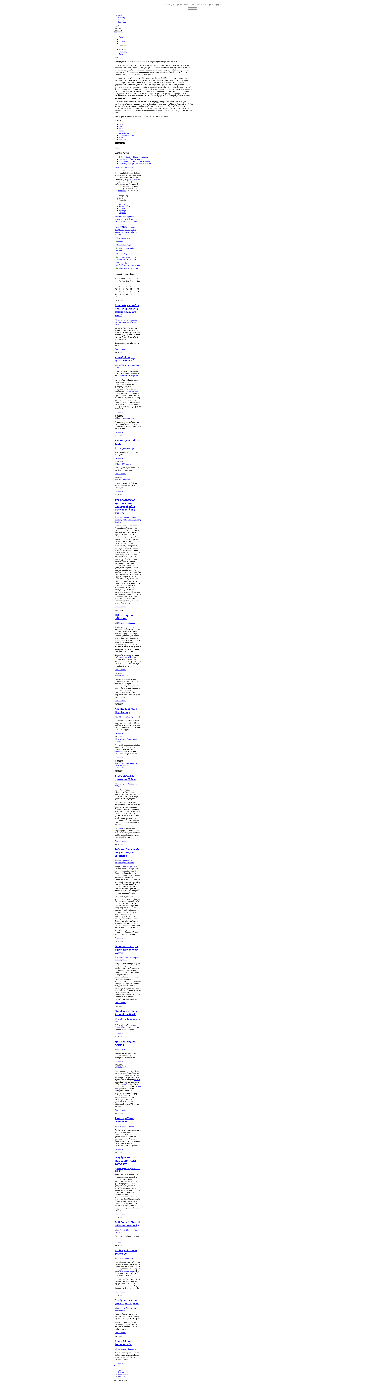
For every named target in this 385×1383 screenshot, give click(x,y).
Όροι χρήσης (123, 20)
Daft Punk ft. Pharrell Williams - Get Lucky (127, 1223)
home (136, 221)
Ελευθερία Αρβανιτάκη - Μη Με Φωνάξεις (134, 161)
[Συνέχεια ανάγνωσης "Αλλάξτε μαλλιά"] (121, 1067)
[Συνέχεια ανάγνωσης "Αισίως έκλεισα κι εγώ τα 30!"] (126, 1258)
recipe (118, 229)
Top (115, 1366)
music (124, 226)
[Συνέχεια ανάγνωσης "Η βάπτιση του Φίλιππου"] (125, 623)
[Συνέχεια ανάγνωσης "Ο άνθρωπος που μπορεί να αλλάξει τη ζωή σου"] (128, 765)
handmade (130, 221)
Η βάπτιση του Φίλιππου (124, 616)
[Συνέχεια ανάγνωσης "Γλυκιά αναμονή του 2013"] (125, 418)
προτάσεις (122, 191)
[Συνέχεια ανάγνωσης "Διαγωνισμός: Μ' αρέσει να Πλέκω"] (128, 786)
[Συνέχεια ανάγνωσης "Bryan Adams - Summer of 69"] (126, 1349)
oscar (143, 104)
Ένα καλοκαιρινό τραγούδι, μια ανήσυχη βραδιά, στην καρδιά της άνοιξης (125, 506)
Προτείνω (122, 41)
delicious (131, 219)
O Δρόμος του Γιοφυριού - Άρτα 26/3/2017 (125, 1161)
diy (136, 219)
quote (134, 227)
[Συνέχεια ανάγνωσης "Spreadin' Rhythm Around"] (125, 1049)
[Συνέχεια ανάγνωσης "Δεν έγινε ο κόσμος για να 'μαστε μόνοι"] (128, 1310)
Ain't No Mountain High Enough (126, 710)
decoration (133, 217)
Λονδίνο (126, 1084)
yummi (118, 234)
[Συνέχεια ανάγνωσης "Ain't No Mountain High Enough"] (127, 717)
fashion (118, 221)
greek (121, 137)
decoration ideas (121, 219)
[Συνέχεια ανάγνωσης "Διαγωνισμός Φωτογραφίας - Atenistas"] (128, 741)
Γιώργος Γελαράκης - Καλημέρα (131, 159)
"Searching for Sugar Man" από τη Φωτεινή (135, 164)
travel (130, 232)
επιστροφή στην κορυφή (124, 167)
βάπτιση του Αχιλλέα (125, 657)
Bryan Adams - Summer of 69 (123, 1342)
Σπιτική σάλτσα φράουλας (124, 1120)
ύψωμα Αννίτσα (131, 391)
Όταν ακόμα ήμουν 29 (128, 1271)
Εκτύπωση (123, 52)
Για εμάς (121, 18)
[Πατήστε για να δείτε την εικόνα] (119, 58)
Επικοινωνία (123, 22)
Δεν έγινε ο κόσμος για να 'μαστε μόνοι (127, 1301)
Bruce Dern (123, 140)
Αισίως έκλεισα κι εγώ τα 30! (126, 1252)
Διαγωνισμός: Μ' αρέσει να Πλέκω (125, 777)
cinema (121, 131)
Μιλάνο (137, 1080)
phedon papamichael (127, 135)
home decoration (121, 224)
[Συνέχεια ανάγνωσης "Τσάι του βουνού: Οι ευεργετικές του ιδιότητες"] (128, 863)
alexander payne (125, 133)
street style (129, 230)
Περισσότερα (192, 11)
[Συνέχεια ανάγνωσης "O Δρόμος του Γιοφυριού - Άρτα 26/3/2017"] (128, 1171)
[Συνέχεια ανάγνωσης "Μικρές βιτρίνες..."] (122, 675)
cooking (126, 216)
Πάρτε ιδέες (132, 180)
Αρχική (121, 15)
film (120, 126)
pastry (130, 227)
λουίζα (125, 866)
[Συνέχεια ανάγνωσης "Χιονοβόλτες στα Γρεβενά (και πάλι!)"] (128, 367)
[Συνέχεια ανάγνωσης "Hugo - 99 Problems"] (123, 464)
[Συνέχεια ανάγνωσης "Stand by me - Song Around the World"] (128, 1021)
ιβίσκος (132, 866)
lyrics (117, 227)
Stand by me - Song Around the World (126, 1012)
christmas (119, 217)
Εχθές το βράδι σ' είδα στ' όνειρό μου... (133, 157)
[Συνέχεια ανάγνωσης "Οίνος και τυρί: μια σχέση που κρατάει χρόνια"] (128, 960)
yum (135, 232)
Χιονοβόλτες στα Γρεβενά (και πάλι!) (126, 358)
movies (121, 124)
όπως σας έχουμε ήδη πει (125, 1026)
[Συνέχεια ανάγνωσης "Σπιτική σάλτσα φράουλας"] (125, 1126)
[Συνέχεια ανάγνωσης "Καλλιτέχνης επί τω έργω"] (125, 448)
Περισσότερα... (120, 349)
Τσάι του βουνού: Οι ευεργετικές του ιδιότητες (127, 852)
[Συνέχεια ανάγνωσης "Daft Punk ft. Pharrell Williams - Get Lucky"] (128, 1232)
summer (118, 232)
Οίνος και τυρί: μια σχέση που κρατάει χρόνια (126, 950)
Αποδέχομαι (192, 8)
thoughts (125, 232)
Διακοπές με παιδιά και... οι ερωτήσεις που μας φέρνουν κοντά (127, 310)
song (123, 229)
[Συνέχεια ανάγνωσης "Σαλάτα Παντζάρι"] (122, 479)
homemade (131, 224)
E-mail (121, 54)
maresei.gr (121, 828)
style (134, 230)
